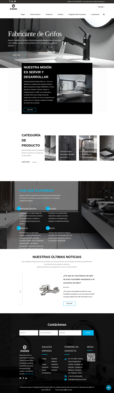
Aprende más (29, 374)
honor (44, 370)
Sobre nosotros (35, 14)
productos (49, 14)
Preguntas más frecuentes (77, 14)
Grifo (110, 157)
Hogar (44, 359)
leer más (30, 110)
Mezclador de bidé (94, 157)
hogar (23, 14)
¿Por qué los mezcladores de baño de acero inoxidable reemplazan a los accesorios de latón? (69, 279)
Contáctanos (95, 14)
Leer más (34, 54)
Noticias (60, 14)
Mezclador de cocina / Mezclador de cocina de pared (74, 154)
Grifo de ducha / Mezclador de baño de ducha (53, 154)
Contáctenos (46, 373)
